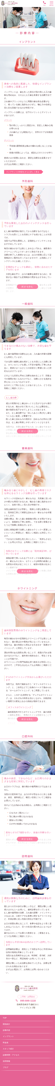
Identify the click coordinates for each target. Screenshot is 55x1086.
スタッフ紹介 (8, 1049)
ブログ (5, 1067)
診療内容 (6, 1030)
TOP (5, 1018)
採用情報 (6, 1061)
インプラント (8, 1036)
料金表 (5, 1043)
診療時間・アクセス (11, 1055)
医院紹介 (6, 1024)
